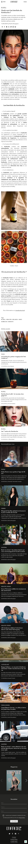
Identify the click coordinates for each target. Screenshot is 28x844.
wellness (15, 319)
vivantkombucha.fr (20, 310)
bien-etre (9, 319)
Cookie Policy (14, 841)
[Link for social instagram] (15, 834)
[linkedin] (9, 27)
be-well (3, 319)
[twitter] (11, 27)
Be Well (3, 7)
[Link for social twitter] (9, 834)
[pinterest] (7, 27)
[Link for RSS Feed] (18, 834)
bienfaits (10, 321)
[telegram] (15, 27)
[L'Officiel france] (14, 2)
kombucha (4, 321)
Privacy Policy (22, 817)
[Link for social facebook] (12, 834)
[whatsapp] (13, 27)
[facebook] (4, 27)
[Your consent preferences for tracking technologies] (25, 841)
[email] (2, 27)
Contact (14, 837)
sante (20, 319)
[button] (26, 780)
